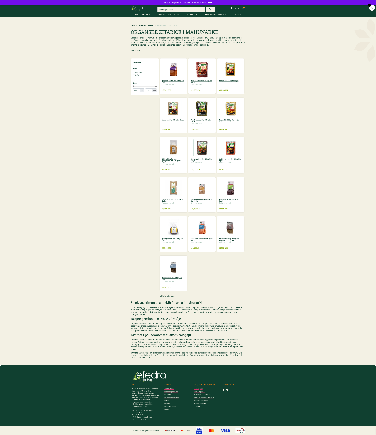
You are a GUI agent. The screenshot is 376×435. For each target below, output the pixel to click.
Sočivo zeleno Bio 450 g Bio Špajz (201, 160)
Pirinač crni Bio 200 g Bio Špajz (172, 278)
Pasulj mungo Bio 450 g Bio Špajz (201, 120)
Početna (134, 25)
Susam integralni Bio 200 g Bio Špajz (201, 200)
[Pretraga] (210, 9)
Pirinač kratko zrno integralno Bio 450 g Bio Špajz (171, 160)
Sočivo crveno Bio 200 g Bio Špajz (202, 239)
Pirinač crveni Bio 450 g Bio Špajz (201, 81)
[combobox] (181, 9)
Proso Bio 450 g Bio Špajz (229, 120)
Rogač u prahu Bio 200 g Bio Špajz (173, 81)
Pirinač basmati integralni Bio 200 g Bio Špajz (229, 239)
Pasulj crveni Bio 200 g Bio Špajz (172, 239)
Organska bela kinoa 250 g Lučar (172, 200)
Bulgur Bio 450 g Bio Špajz (229, 81)
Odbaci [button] (209, 3)
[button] (169, 296)
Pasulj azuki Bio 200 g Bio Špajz (229, 200)
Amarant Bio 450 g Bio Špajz (173, 120)
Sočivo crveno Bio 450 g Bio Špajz (230, 160)
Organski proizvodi (145, 25)
